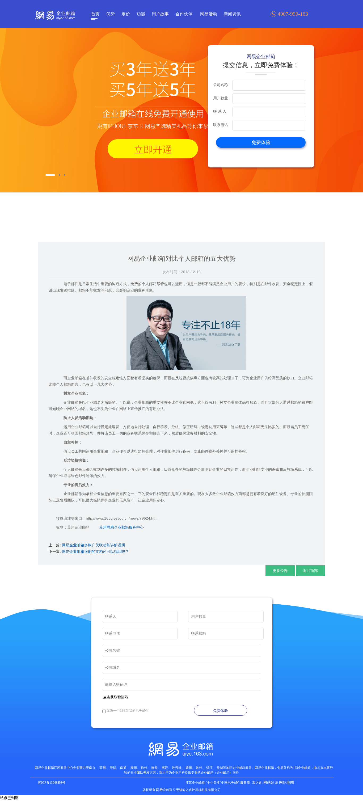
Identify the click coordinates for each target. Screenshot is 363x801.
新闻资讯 (232, 14)
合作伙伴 (183, 14)
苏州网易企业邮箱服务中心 (121, 527)
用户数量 (220, 98)
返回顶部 (310, 570)
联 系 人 (219, 111)
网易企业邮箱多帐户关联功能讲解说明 (93, 545)
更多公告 (280, 570)
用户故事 (160, 14)
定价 (125, 14)
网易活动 (208, 14)
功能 (141, 14)
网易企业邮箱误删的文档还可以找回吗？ (95, 551)
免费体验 (261, 142)
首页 (95, 14)
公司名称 (220, 85)
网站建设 (270, 783)
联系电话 (220, 125)
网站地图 (286, 783)
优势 (110, 14)
